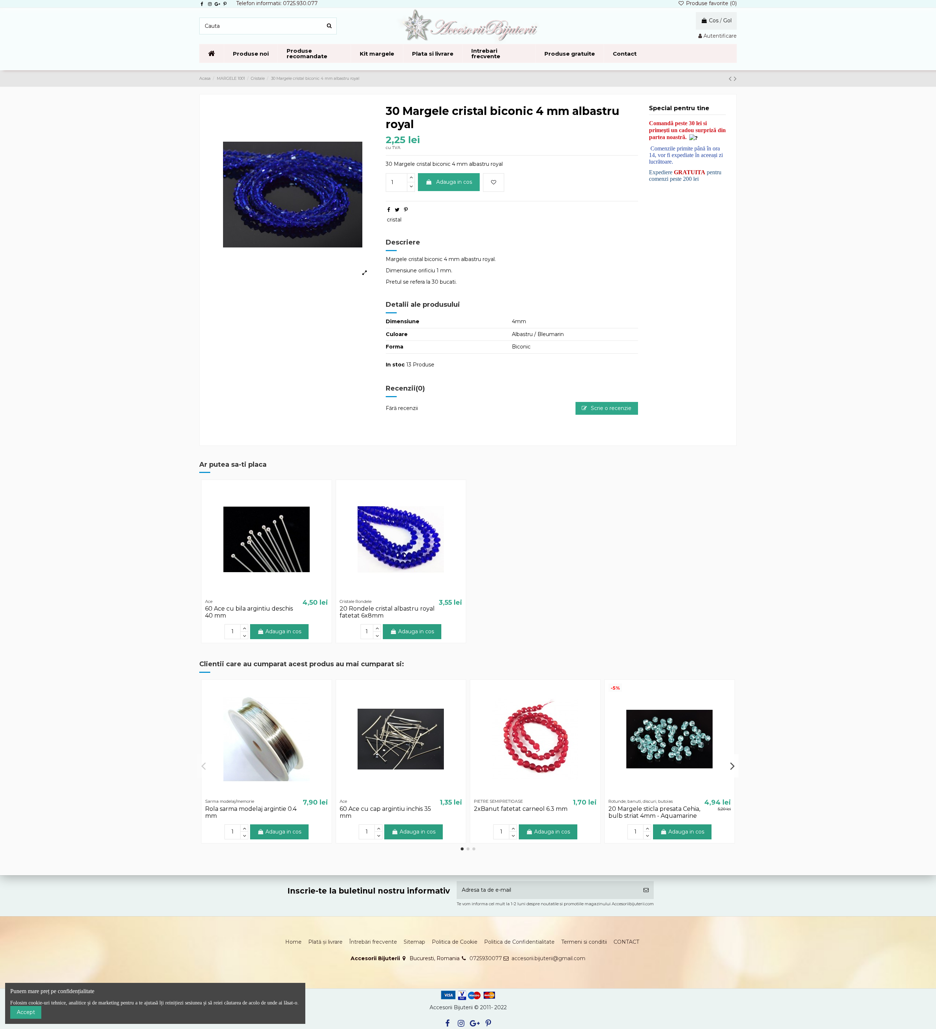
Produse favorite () (710, 3)
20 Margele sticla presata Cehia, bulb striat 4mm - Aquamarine (654, 812)
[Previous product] (731, 78)
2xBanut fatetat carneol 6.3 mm (520, 808)
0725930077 (485, 958)
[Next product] (735, 78)
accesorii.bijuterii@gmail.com (548, 958)
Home (293, 942)
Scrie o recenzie (610, 408)
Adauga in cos (454, 182)
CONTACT (626, 942)
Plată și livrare (325, 942)
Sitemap (414, 942)
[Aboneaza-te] (646, 890)
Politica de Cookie (455, 942)
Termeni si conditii (584, 942)
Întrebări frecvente (373, 942)
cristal (394, 219)
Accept (26, 1012)
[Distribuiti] (388, 209)
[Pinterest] (406, 209)
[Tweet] (397, 209)
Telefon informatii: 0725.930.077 (277, 3)
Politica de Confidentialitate (519, 942)
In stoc (395, 364)
